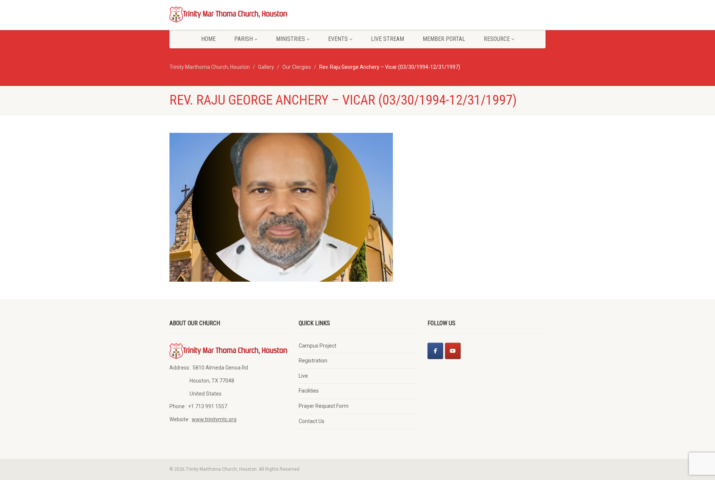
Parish (243, 38)
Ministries (290, 38)
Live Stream (387, 38)
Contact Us (311, 421)
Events (338, 38)
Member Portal (444, 38)
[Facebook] (435, 351)
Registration (313, 361)
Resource (497, 38)
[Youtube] (453, 351)
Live (303, 376)
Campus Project (317, 346)
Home (208, 38)
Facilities (309, 391)
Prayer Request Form (324, 406)
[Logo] (228, 14)
